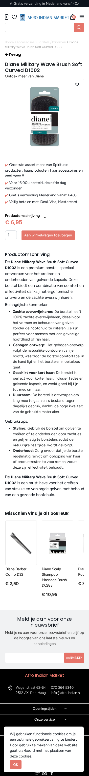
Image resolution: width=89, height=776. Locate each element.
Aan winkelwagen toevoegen (48, 235)
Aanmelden (74, 658)
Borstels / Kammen (52, 42)
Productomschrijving (22, 215)
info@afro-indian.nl (66, 693)
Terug (14, 54)
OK (15, 764)
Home (9, 42)
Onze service (44, 719)
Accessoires (26, 42)
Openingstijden (45, 709)
